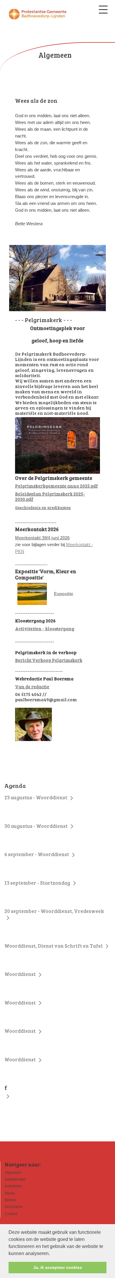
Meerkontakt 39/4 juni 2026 (42, 537)
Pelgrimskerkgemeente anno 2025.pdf (56, 486)
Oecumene (13, 1207)
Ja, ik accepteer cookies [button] (57, 1267)
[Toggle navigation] (103, 9)
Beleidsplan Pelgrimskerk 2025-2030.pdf (50, 496)
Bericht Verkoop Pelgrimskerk (48, 660)
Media (10, 1193)
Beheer (11, 1200)
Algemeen (13, 1173)
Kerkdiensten (15, 1179)
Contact (11, 1214)
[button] (52, 1254)
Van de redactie (32, 686)
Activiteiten (13, 1186)
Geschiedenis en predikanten (43, 507)
